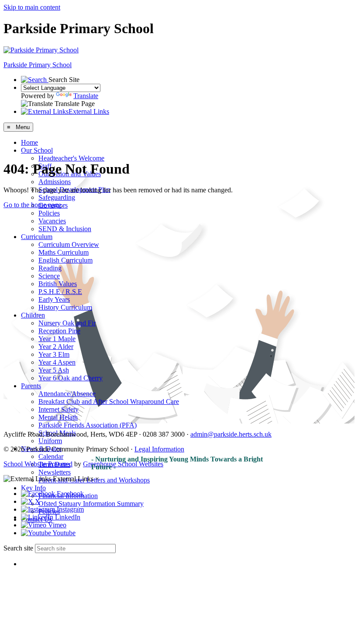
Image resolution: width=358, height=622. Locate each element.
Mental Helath (58, 417)
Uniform (50, 440)
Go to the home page (32, 204)
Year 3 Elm (53, 354)
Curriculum (36, 236)
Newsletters (54, 472)
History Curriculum (65, 307)
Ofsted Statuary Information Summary (91, 503)
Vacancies (52, 221)
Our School (37, 150)
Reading (50, 268)
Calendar (50, 456)
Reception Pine (59, 331)
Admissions (54, 181)
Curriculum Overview (68, 244)
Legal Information (159, 449)
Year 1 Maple (57, 338)
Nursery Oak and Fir (67, 323)
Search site (18, 548)
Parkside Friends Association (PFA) (87, 425)
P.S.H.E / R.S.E (60, 291)
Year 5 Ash (53, 370)
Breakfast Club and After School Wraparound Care (108, 401)
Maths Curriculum (63, 252)
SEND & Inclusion (64, 228)
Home (29, 142)
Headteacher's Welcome (71, 158)
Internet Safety (58, 409)
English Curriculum (65, 260)
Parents (31, 386)
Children (33, 315)
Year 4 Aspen (57, 362)
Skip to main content (31, 7)
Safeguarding (56, 197)
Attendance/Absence (67, 393)
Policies (49, 213)
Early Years (54, 299)
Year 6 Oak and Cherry (70, 378)
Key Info (33, 488)
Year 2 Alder (55, 346)
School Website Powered (37, 464)
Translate (85, 95)
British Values (57, 283)
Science (49, 276)
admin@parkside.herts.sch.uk (231, 434)
